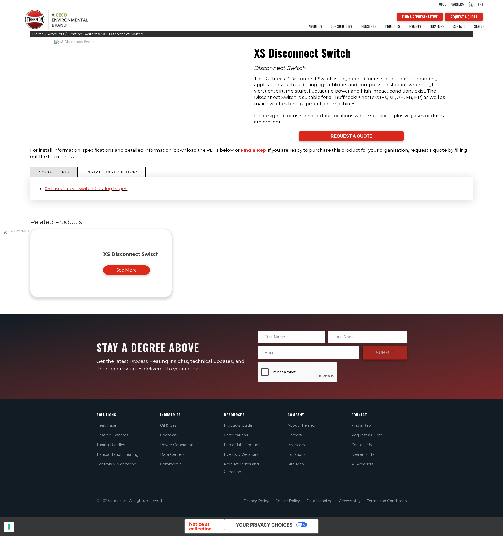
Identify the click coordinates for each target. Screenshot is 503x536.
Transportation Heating (117, 454)
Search (479, 26)
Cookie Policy (287, 501)
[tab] (54, 172)
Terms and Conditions (387, 501)
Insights (415, 26)
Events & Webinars (241, 454)
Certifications (236, 435)
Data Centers (172, 454)
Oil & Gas (168, 425)
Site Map (296, 464)
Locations (437, 26)
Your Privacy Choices (264, 525)
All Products (362, 464)
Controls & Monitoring (116, 464)
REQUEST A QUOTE (463, 16)
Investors (296, 444)
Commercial (171, 464)
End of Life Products (242, 444)
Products (55, 34)
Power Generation (176, 444)
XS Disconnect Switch (131, 254)
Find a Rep (253, 150)
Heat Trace (106, 425)
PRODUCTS (392, 26)
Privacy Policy (256, 501)
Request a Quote (367, 435)
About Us (315, 26)
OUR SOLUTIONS (341, 26)
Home (38, 34)
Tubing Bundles (110, 444)
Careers (457, 4)
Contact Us (361, 444)
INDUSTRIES (368, 26)
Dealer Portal (363, 454)
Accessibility (350, 501)
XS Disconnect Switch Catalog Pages (86, 188)
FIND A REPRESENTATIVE (420, 16)
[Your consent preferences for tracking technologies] (9, 527)
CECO (443, 4)
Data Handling (319, 501)
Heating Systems (84, 34)
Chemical (168, 435)
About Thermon (302, 425)
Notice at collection (200, 526)
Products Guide (238, 425)
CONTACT (459, 26)
